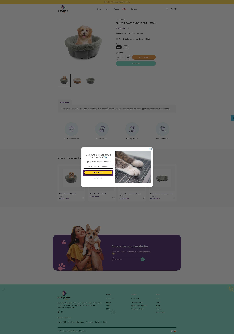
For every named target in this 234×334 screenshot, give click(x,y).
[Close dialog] (151, 149)
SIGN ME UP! (98, 172)
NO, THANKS (98, 178)
